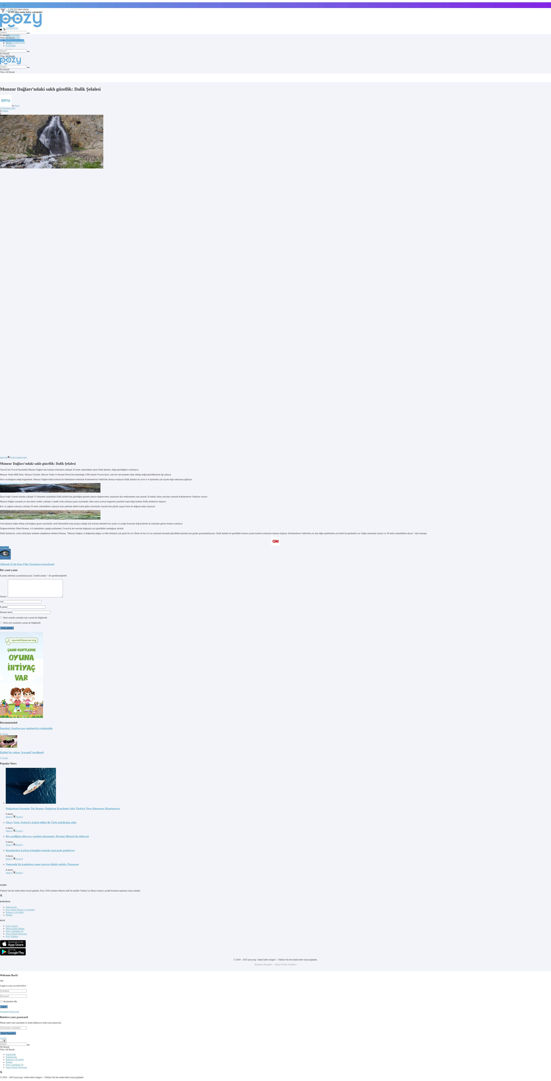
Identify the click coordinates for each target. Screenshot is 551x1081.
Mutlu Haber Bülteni (15, 928)
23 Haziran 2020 (7, 108)
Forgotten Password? (9, 1011)
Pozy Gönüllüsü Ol (14, 931)
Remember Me (10, 1001)
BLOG (9, 43)
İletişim (9, 5)
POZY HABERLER (15, 42)
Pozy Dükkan (12, 936)
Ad (1, 601)
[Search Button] (28, 33)
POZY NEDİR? (13, 38)
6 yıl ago (4, 734)
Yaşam (5, 111)
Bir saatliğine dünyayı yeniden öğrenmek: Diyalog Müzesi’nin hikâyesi (47, 836)
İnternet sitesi (6, 612)
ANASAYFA (12, 28)
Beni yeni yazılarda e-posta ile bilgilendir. (22, 623)
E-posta (3, 607)
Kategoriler (11, 1054)
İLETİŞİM (10, 45)
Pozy (17, 105)
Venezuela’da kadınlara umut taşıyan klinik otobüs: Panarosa (42, 864)
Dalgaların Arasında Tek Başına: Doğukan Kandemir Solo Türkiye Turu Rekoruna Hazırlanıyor (63, 808)
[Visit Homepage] (21, 27)
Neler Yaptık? (12, 926)
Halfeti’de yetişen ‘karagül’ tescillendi (22, 752)
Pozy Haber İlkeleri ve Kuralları (20, 910)
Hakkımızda (11, 907)
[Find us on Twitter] (1, 1072)
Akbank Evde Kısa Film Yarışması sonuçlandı (27, 564)
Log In (3, 1038)
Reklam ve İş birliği (15, 912)
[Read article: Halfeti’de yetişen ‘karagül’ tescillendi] (275, 741)
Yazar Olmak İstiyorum (16, 934)
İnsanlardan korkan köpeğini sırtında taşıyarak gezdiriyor (40, 850)
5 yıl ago (4, 758)
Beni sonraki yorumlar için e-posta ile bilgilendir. (25, 617)
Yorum (4, 596)
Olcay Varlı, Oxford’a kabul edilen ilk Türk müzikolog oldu (41, 822)
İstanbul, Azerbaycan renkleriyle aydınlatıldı (26, 728)
